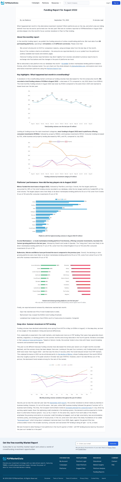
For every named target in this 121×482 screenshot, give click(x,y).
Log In (108, 3)
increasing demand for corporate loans (79, 408)
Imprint (104, 478)
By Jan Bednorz (25, 20)
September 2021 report (58, 403)
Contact (114, 461)
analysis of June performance (32, 340)
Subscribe (113, 443)
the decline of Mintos (65, 354)
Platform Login (81, 461)
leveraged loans (23, 420)
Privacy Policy (111, 447)
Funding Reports (98, 472)
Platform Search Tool (54, 68)
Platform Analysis (99, 468)
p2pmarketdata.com (78, 66)
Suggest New (80, 468)
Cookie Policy (82, 449)
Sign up (116, 3)
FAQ (113, 465)
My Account (64, 461)
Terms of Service (58, 478)
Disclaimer (47, 478)
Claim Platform (81, 465)
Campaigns (35, 3)
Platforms (45, 3)
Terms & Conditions (71, 478)
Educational (97, 461)
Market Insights (98, 465)
